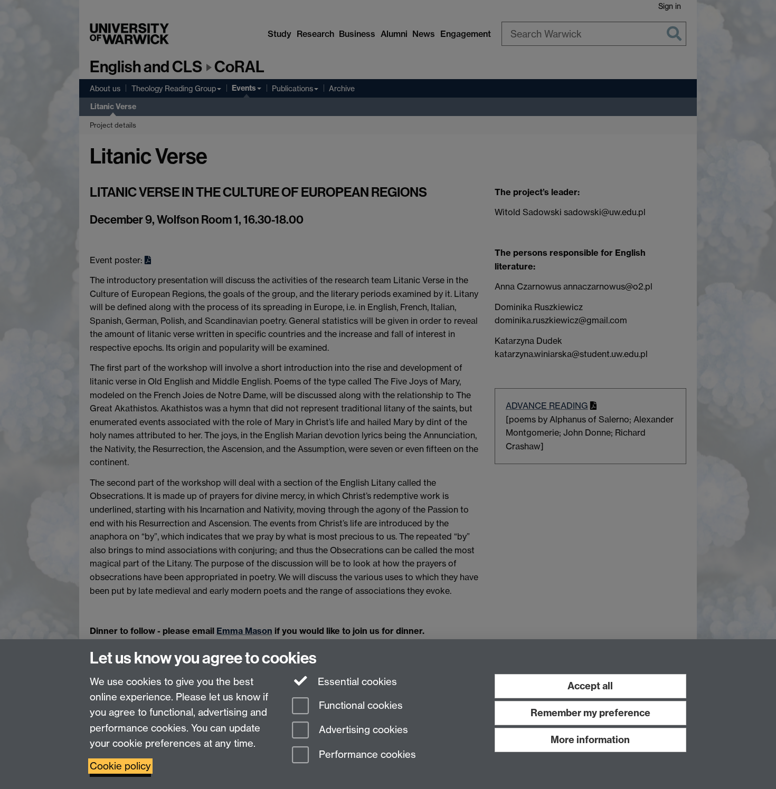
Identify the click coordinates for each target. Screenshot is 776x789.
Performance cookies (366, 755)
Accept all (590, 686)
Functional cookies (359, 705)
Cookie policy (120, 766)
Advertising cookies (362, 730)
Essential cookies (356, 682)
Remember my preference (590, 713)
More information (590, 740)
